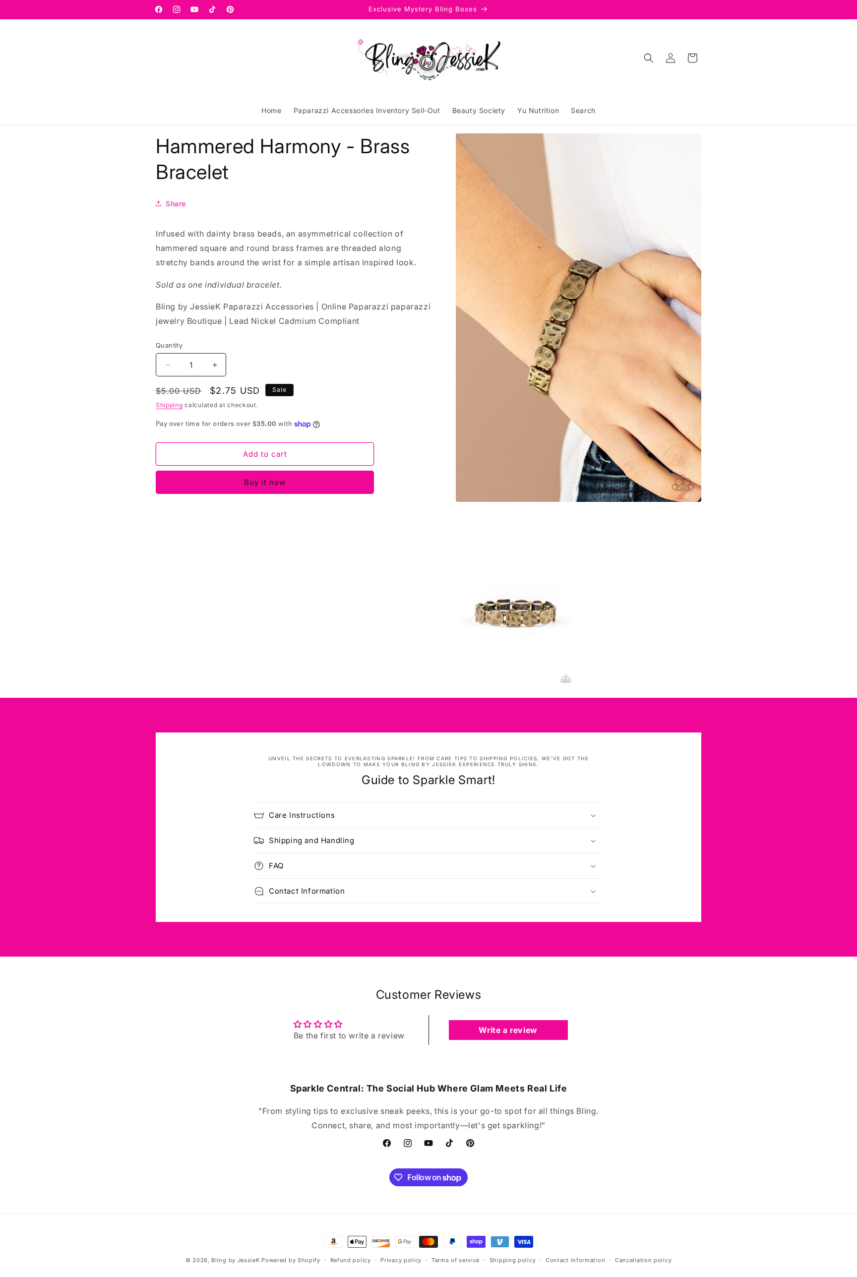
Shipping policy (513, 1260)
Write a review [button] (508, 1030)
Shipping (169, 405)
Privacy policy (401, 1260)
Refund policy (350, 1260)
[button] (649, 58)
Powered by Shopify (290, 1260)
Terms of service (455, 1260)
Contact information (575, 1260)
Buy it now (265, 482)
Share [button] (176, 203)
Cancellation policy (643, 1260)
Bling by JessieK (235, 1260)
